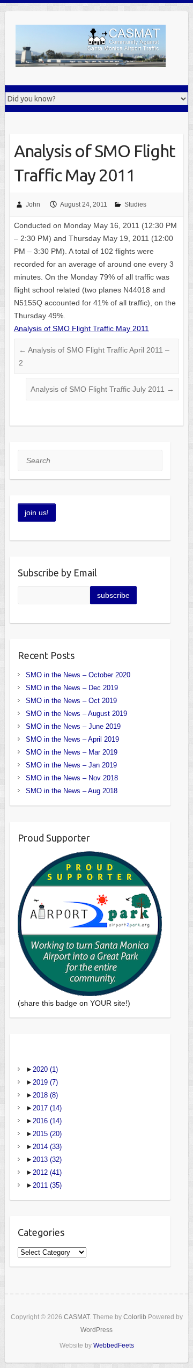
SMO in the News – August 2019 (76, 713)
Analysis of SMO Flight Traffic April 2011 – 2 (94, 356)
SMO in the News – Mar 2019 (71, 752)
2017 (47, 1108)
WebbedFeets (113, 1345)
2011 (47, 1185)
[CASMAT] (91, 48)
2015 (47, 1134)
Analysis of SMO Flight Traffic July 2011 (102, 389)
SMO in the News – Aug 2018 (71, 791)
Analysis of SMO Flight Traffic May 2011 (81, 328)
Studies (135, 204)
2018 (45, 1095)
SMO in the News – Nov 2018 (72, 778)
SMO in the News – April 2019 (72, 739)
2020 (45, 1069)
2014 (47, 1147)
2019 (45, 1082)
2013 (47, 1159)
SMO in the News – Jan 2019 (71, 765)
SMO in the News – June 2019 (73, 726)
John (33, 204)
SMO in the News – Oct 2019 (71, 701)
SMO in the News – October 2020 (78, 675)
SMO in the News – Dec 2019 (72, 688)
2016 (47, 1121)
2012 (47, 1172)
